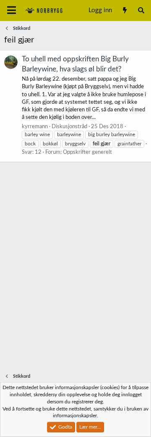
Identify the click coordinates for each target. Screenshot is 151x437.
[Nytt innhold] (124, 10)
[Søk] (141, 10)
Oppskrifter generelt (87, 152)
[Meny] (11, 10)
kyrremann (35, 126)
